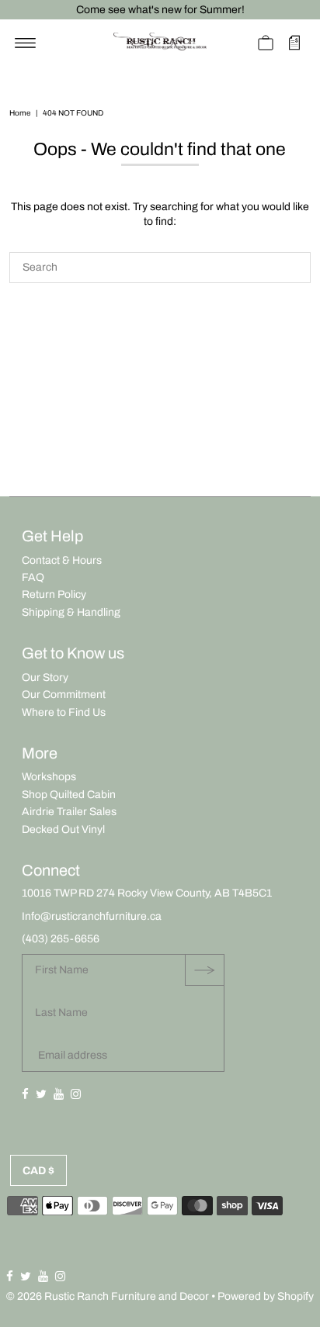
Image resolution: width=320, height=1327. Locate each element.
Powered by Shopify (265, 1296)
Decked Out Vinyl (63, 829)
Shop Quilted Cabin (69, 794)
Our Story (45, 677)
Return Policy (54, 594)
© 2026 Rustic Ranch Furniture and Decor (107, 1296)
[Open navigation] (25, 42)
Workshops (49, 777)
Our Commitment (64, 694)
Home (19, 113)
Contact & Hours (62, 560)
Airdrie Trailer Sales (69, 811)
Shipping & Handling (71, 612)
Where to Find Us (64, 712)
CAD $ (38, 1171)
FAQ (33, 577)
